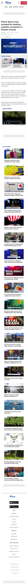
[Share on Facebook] (5, 37)
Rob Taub (3, 32)
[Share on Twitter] (7, 37)
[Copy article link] (9, 37)
